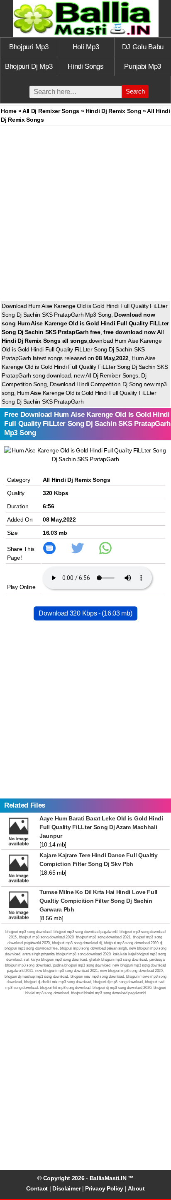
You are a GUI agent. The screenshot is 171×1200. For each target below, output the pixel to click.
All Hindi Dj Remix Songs (76, 479)
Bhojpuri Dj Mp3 (29, 66)
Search (135, 91)
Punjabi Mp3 (142, 66)
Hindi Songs (86, 66)
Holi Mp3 (86, 47)
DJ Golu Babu (143, 47)
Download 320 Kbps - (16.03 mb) (85, 613)
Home (9, 111)
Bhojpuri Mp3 (28, 47)
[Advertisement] (85, 215)
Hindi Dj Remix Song (113, 111)
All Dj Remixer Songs (50, 111)
